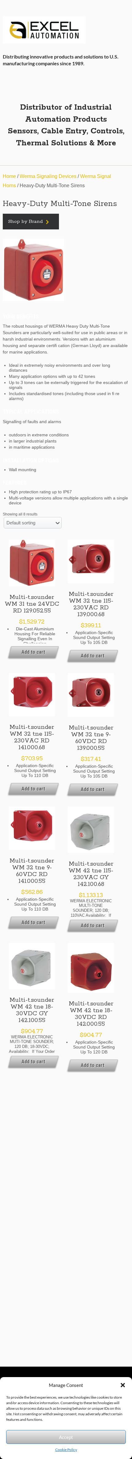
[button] (123, 1385)
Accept (66, 1437)
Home (9, 176)
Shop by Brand (25, 221)
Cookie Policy (66, 1449)
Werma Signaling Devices (48, 176)
